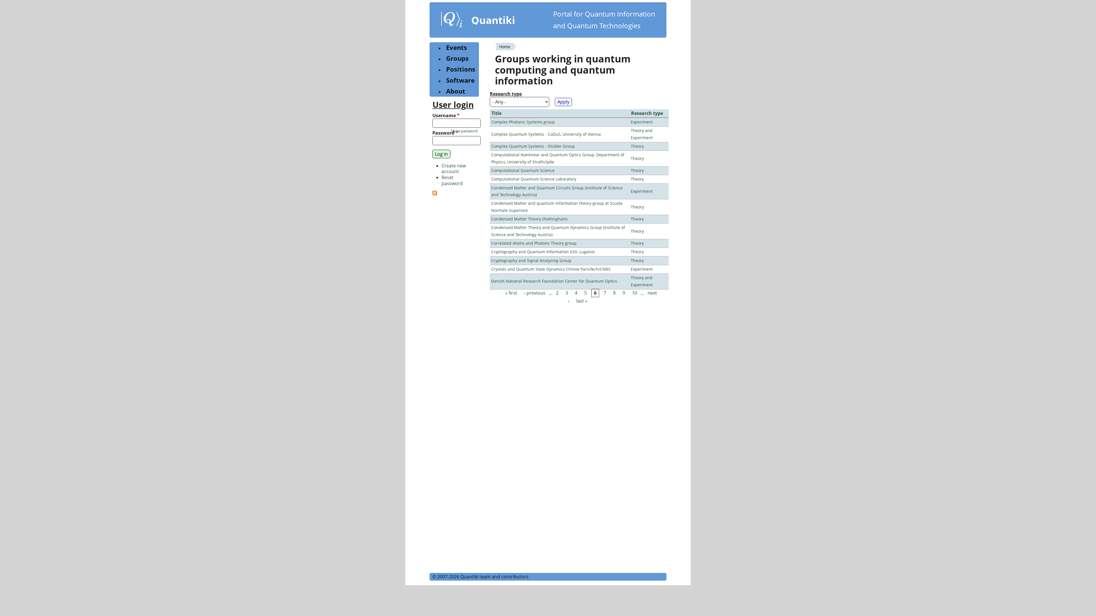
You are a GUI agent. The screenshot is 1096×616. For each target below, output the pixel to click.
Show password (464, 131)
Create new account (454, 169)
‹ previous (534, 293)
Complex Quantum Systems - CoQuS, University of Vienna (546, 134)
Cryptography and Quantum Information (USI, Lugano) (543, 251)
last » (581, 301)
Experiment (642, 122)
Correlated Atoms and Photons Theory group (534, 243)
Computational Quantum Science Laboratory (533, 179)
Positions (460, 69)
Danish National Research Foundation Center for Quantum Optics (554, 281)
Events (456, 47)
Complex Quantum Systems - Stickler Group (533, 146)
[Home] (451, 20)
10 (634, 293)
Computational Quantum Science (523, 170)
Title (496, 113)
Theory (637, 146)
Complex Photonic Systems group (523, 122)
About (455, 91)
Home (504, 46)
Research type (506, 94)
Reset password (452, 180)
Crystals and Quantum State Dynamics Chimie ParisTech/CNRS (551, 269)
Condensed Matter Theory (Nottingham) (529, 219)
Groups (457, 58)
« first (511, 293)
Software (460, 80)
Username (446, 116)
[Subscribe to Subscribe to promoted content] (434, 194)
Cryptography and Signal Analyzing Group (531, 260)
